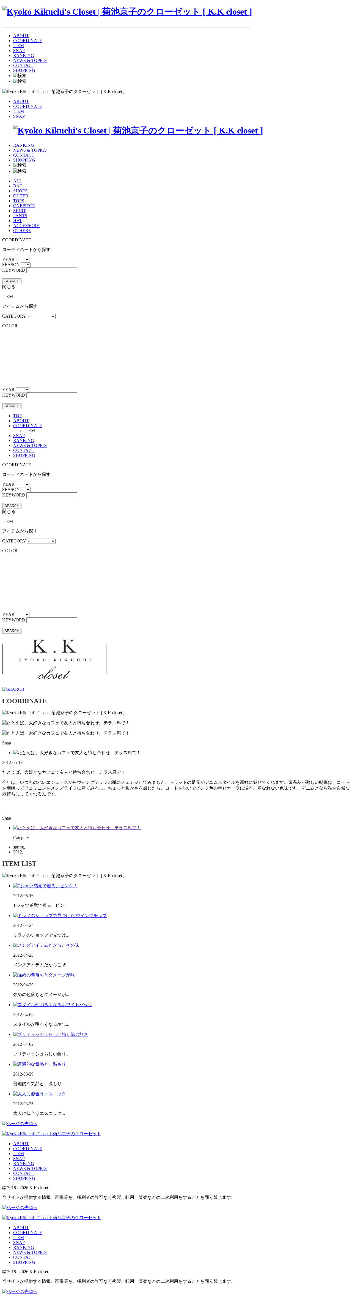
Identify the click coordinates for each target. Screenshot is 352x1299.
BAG (18, 186)
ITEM (18, 45)
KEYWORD (13, 270)
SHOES (20, 191)
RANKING (23, 55)
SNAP (19, 50)
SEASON (11, 264)
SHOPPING (24, 70)
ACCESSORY (26, 225)
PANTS (20, 215)
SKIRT (19, 210)
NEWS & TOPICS (30, 60)
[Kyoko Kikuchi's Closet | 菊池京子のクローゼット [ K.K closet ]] (127, 12)
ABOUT (21, 35)
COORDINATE (27, 40)
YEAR (8, 259)
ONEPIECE (24, 205)
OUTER (20, 195)
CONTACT (23, 65)
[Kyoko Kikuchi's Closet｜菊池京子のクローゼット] (51, 1133)
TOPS (18, 200)
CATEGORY (14, 316)
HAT (17, 220)
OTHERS (22, 230)
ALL (17, 181)
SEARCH (11, 281)
